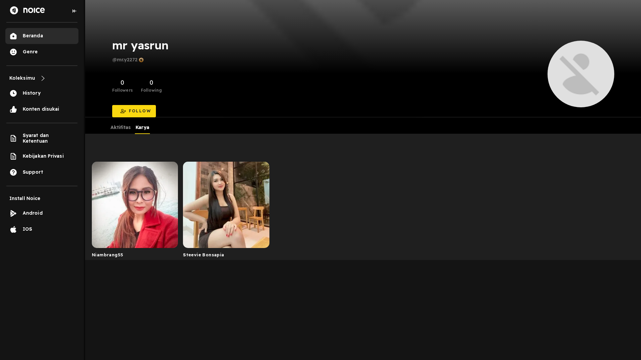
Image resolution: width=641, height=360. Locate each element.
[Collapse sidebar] (74, 11)
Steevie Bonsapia (203, 254)
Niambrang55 (107, 254)
